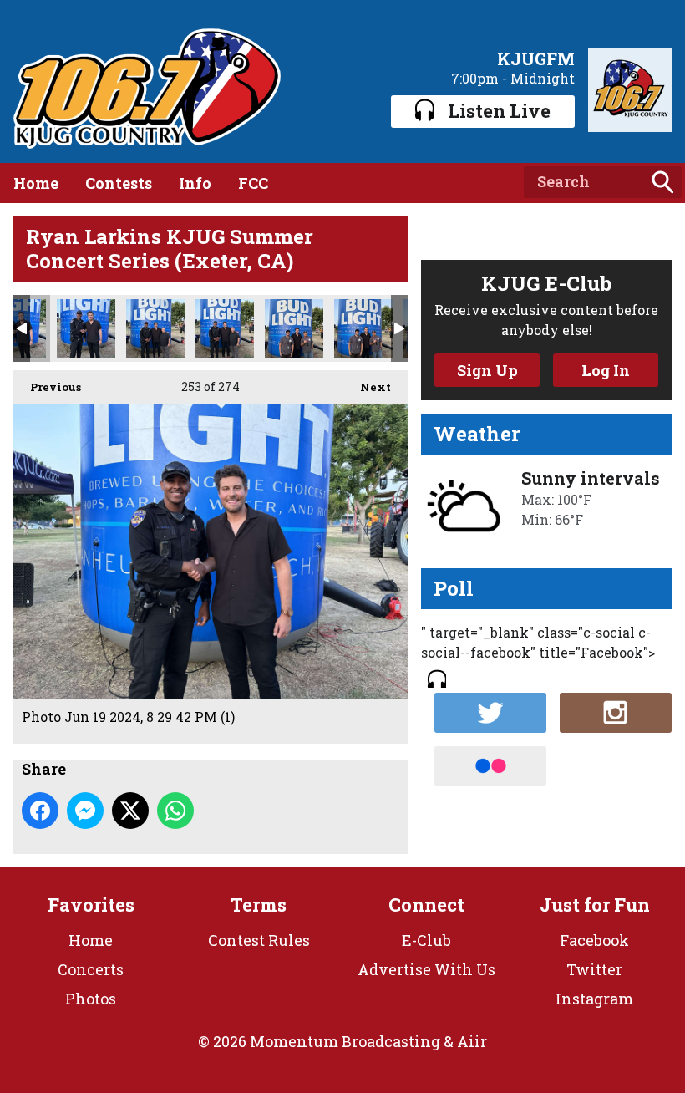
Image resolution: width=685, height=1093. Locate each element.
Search (662, 182)
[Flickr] (490, 766)
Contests (118, 183)
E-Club (426, 940)
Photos (90, 999)
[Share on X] (130, 810)
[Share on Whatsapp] (175, 810)
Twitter (594, 969)
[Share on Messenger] (85, 810)
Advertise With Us (426, 969)
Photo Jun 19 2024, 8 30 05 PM (224, 328)
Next (367, 386)
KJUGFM (536, 58)
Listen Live (499, 111)
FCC (253, 183)
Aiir (472, 1041)
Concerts (91, 969)
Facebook (594, 940)
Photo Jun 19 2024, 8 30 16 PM (294, 328)
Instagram (594, 999)
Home (35, 183)
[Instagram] (616, 713)
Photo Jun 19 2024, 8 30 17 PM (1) (363, 328)
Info (195, 183)
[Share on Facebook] (40, 810)
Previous (47, 386)
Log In (605, 370)
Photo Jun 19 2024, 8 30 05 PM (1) (155, 328)
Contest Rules (259, 940)
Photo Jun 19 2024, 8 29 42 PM (86, 328)
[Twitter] (490, 713)
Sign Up (487, 370)
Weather (477, 433)
